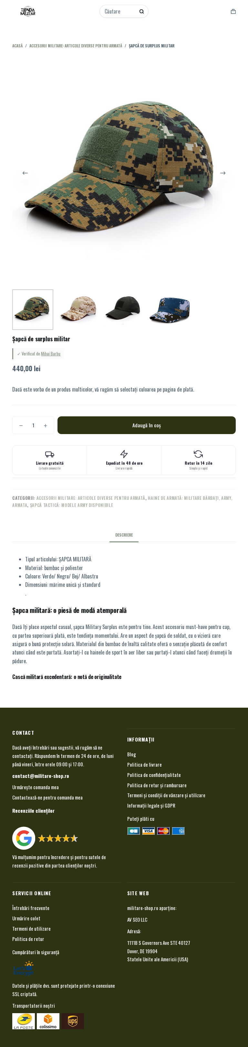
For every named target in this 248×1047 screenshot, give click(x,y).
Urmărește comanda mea (35, 786)
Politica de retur (28, 938)
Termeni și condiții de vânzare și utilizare (166, 795)
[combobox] (120, 11)
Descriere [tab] (124, 535)
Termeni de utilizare (31, 928)
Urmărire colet (26, 918)
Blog (131, 754)
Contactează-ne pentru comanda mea (47, 797)
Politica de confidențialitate (154, 774)
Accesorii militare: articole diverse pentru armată (91, 498)
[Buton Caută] (142, 11)
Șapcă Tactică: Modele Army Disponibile (71, 505)
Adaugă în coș (146, 425)
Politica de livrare (144, 764)
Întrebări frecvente (30, 907)
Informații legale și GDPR (151, 805)
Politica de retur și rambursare (157, 785)
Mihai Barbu (50, 353)
